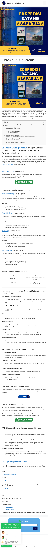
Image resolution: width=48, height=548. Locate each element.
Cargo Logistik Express (15, 3)
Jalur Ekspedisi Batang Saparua (12, 135)
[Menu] (44, 3)
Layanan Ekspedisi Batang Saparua (13, 128)
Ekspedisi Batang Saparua (14, 147)
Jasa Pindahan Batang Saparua (13, 133)
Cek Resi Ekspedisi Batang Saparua (13, 139)
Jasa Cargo (5, 231)
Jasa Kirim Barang (8, 193)
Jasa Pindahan (7, 250)
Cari (35, 528)
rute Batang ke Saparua (7, 164)
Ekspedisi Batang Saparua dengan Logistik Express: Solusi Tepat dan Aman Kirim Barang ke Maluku (23, 124)
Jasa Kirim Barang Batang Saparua (13, 129)
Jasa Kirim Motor (7, 213)
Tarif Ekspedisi (8, 171)
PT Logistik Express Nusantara (12, 143)
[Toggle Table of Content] (43, 122)
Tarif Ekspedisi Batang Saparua (11, 127)
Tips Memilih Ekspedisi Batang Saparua (14, 138)
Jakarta (7, 480)
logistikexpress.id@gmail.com (9, 474)
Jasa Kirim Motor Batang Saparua (14, 131)
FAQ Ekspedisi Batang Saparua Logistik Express (15, 142)
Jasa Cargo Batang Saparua (13, 132)
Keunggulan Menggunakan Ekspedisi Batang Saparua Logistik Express (20, 136)
